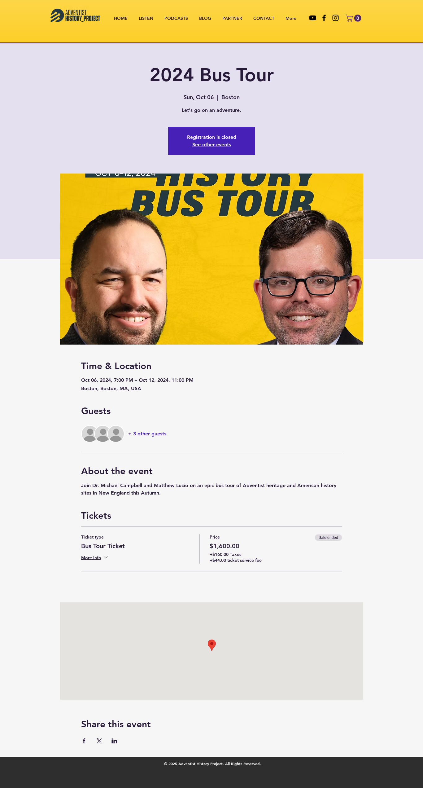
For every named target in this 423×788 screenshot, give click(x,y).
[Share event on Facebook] (84, 740)
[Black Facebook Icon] (324, 18)
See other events (211, 144)
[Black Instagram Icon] (335, 18)
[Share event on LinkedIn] (114, 740)
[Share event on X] (99, 740)
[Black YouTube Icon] (312, 18)
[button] (354, 18)
